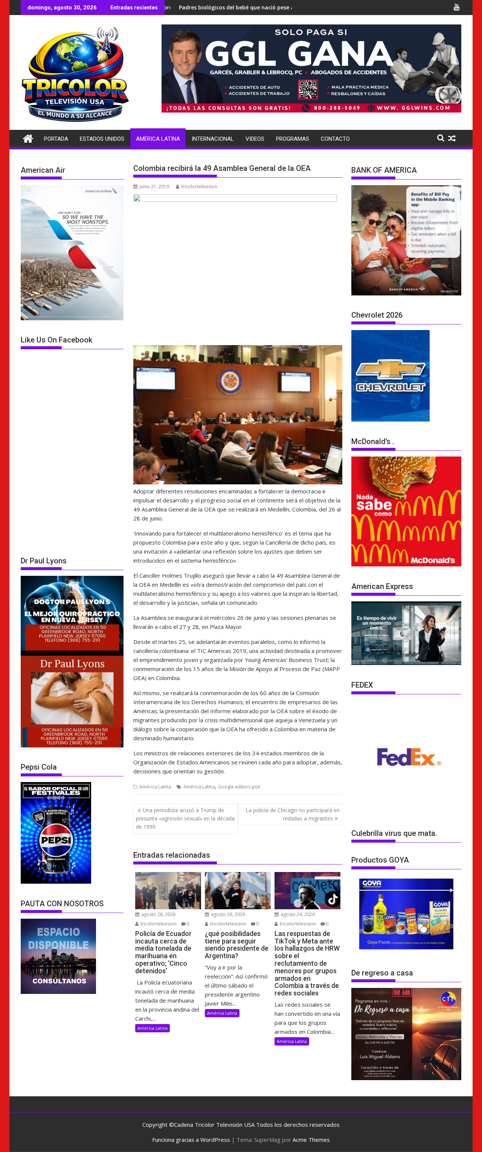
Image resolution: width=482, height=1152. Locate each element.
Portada (56, 138)
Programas (292, 138)
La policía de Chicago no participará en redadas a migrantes (293, 814)
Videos (255, 138)
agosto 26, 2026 (227, 914)
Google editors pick (239, 787)
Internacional (213, 138)
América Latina (158, 138)
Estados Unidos (102, 138)
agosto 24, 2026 (297, 914)
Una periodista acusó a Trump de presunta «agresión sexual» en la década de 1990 (185, 819)
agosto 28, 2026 (157, 914)
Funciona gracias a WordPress (191, 1139)
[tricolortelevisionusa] (28, 137)
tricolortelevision (199, 186)
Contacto (335, 138)
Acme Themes (311, 1139)
